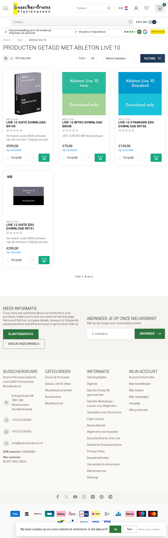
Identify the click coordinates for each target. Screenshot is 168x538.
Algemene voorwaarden (102, 431)
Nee (129, 529)
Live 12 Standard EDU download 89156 (136, 124)
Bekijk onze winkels (23, 343)
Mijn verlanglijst (139, 396)
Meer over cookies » (150, 529)
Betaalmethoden (98, 457)
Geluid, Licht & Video (58, 383)
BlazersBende (96, 425)
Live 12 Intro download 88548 (82, 124)
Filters (150, 58)
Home (6, 39)
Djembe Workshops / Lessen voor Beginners (101, 403)
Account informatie (141, 377)
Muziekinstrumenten (58, 390)
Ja (115, 529)
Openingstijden (97, 377)
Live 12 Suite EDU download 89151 (20, 226)
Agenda (92, 383)
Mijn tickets (136, 390)
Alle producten (138, 410)
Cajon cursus (95, 418)
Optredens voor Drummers (104, 412)
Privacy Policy (96, 451)
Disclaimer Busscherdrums (104, 444)
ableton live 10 (37, 39)
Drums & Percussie (57, 377)
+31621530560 (21, 420)
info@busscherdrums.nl (27, 443)
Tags (20, 39)
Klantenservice (20, 334)
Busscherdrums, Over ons (103, 438)
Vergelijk (16, 157)
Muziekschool (54, 403)
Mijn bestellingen (140, 383)
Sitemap (92, 477)
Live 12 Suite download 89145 (26, 124)
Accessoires (53, 396)
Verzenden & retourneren (103, 464)
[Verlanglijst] (146, 8)
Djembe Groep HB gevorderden (98, 392)
